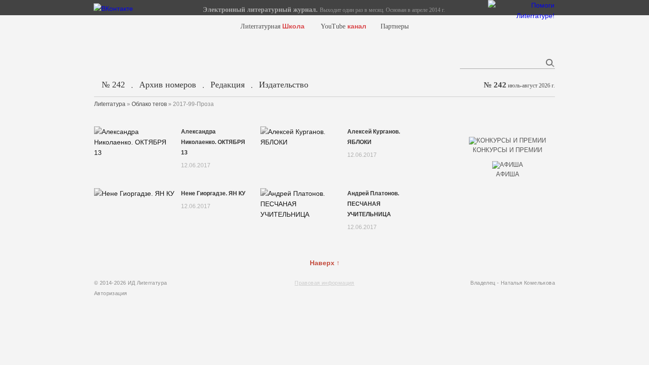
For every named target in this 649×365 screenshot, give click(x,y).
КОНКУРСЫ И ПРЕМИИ (507, 150)
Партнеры (395, 26)
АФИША (507, 174)
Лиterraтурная (272, 26)
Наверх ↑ (325, 263)
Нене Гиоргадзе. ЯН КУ (213, 193)
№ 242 (113, 84)
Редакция (227, 84)
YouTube (343, 26)
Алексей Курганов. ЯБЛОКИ (373, 136)
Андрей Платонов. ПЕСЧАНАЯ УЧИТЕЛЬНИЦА (373, 204)
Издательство (283, 84)
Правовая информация (324, 283)
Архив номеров (167, 84)
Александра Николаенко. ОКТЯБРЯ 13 (213, 142)
